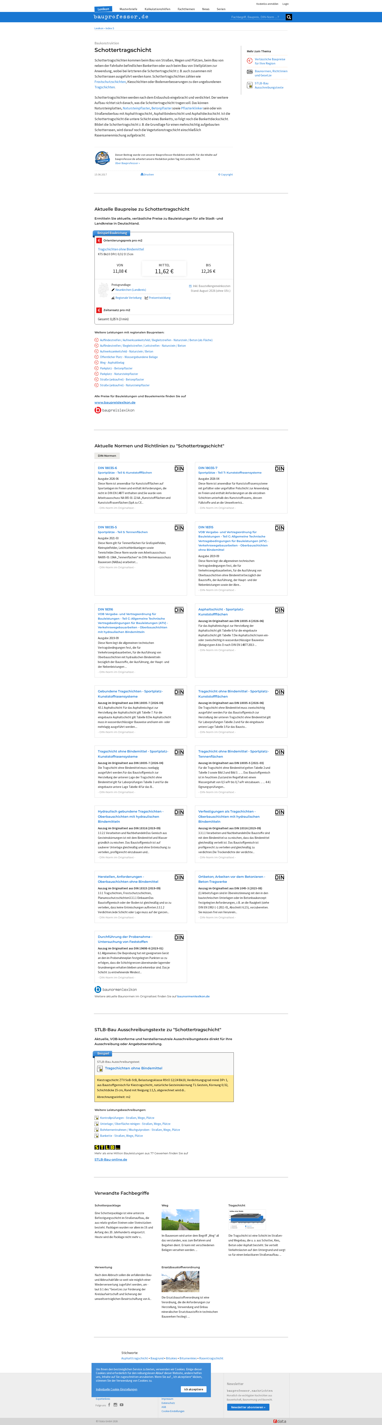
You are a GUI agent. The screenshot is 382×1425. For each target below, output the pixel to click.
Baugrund (157, 1358)
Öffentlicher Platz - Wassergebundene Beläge (129, 357)
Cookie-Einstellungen (173, 1411)
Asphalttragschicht (134, 1358)
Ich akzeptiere (193, 1389)
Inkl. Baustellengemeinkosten (211, 286)
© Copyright (225, 174)
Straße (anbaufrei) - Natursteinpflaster (125, 385)
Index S (110, 28)
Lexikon (103, 9)
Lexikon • (100, 28)
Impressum (167, 1399)
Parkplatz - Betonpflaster (116, 368)
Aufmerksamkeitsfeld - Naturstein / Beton (126, 351)
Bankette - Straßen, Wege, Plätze (121, 1136)
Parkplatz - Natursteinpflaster (119, 374)
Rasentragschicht (211, 1358)
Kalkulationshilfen (157, 9)
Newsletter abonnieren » (248, 1407)
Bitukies (171, 1358)
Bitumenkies (188, 1358)
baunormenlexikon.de (193, 996)
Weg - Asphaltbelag (112, 362)
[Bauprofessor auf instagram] (115, 1405)
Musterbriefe (128, 9)
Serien (221, 9)
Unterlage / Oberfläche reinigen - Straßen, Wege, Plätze (135, 1124)
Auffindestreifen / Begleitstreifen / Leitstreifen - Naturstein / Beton (143, 345)
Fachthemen (186, 9)
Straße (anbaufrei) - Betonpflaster (122, 379)
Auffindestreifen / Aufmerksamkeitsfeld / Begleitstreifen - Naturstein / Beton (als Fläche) (156, 340)
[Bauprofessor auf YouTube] (121, 1405)
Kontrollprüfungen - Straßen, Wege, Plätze (127, 1118)
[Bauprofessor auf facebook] (109, 1405)
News (206, 9)
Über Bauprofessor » (127, 163)
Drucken (148, 174)
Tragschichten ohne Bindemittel (121, 249)
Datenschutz (168, 1403)
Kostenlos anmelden (267, 4)
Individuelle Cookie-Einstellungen (116, 1389)
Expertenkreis (103, 1399)
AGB (164, 1407)
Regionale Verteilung (128, 298)
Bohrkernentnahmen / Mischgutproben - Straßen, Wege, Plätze (140, 1130)
